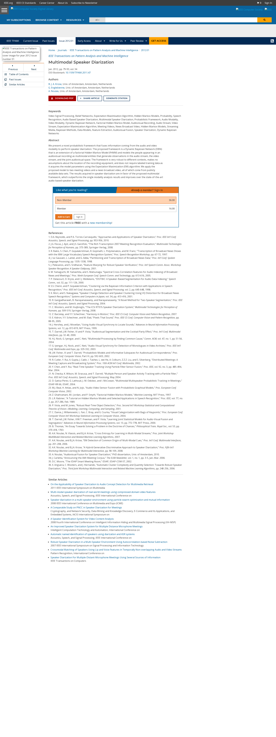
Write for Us (116, 40)
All (96, 20)
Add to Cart (64, 216)
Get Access (158, 40)
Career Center (46, 2)
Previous (13, 69)
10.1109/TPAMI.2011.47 (78, 72)
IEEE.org (8, 2)
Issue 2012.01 (66, 40)
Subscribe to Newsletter (84, 2)
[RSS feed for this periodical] (272, 41)
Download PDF (63, 98)
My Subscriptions (19, 20)
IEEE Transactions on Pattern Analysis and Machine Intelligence (104, 50)
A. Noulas (53, 91)
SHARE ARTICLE (91, 98)
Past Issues (48, 40)
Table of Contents (18, 74)
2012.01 (145, 50)
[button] (259, 3)
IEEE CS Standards (26, 2)
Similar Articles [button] (16, 84)
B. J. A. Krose (55, 84)
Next (33, 69)
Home (51, 50)
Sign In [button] (268, 2)
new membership (101, 222)
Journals (62, 50)
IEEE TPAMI (12, 40)
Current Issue (30, 40)
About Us (63, 2)
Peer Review (137, 40)
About (98, 40)
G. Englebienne (56, 87)
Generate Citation (116, 98)
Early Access (84, 40)
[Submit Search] (264, 19)
